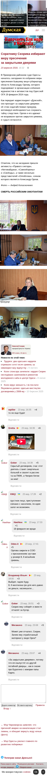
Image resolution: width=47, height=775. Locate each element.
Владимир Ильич (17, 575)
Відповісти (13, 420)
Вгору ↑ (7, 708)
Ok (35, 772)
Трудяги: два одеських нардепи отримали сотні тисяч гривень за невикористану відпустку (18, 364)
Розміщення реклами (25, 764)
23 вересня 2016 (9, 68)
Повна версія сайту (8, 764)
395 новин (16, 353)
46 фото (23, 353)
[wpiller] (3, 409)
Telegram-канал (26, 767)
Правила (40, 705)
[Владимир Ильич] (3, 575)
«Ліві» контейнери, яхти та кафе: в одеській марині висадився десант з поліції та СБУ (12, 21)
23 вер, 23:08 (31, 625)
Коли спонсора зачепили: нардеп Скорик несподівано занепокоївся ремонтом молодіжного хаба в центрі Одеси (23, 374)
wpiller (11, 409)
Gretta (11, 428)
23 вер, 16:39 (28, 428)
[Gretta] (3, 428)
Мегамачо (17, 625)
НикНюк (18, 522)
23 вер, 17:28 (29, 494)
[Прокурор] (23, 299)
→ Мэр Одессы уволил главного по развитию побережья (19, 743)
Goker (14, 463)
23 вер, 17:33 (35, 522)
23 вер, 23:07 (28, 653)
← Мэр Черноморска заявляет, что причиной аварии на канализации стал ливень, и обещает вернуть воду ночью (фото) (21, 730)
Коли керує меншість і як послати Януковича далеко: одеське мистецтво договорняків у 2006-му (20, 388)
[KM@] (4, 494)
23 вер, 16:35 (24, 409)
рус (37, 30)
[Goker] (4, 463)
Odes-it (15, 544)
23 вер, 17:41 (31, 544)
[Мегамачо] (6, 625)
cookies (27, 772)
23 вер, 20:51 (27, 603)
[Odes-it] (4, 547)
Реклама (23, 49)
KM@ (13, 494)
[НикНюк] (5, 522)
